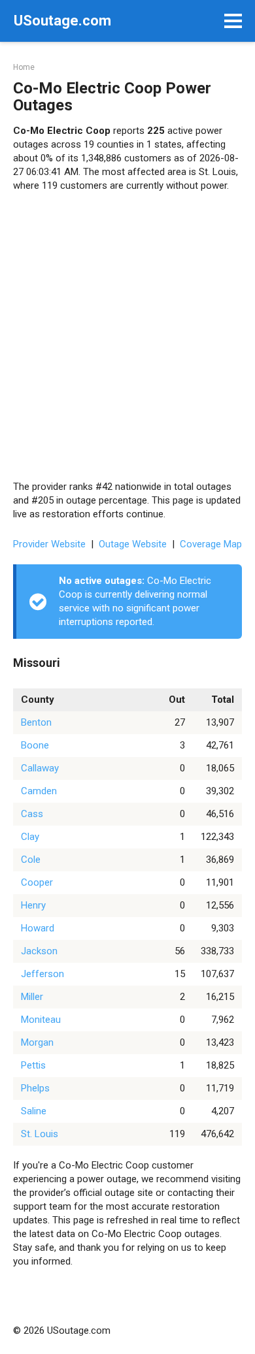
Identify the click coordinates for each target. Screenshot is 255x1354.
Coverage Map (211, 544)
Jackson (39, 951)
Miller (32, 997)
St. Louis (39, 1134)
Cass (32, 814)
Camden (39, 791)
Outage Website (133, 544)
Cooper (37, 882)
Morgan (37, 1042)
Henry (33, 905)
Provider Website (49, 544)
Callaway (40, 768)
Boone (35, 745)
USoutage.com (62, 20)
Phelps (35, 1088)
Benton (36, 722)
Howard (37, 928)
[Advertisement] (127, 336)
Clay (30, 837)
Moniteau (41, 1019)
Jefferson (42, 974)
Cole (31, 859)
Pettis (33, 1065)
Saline (33, 1111)
